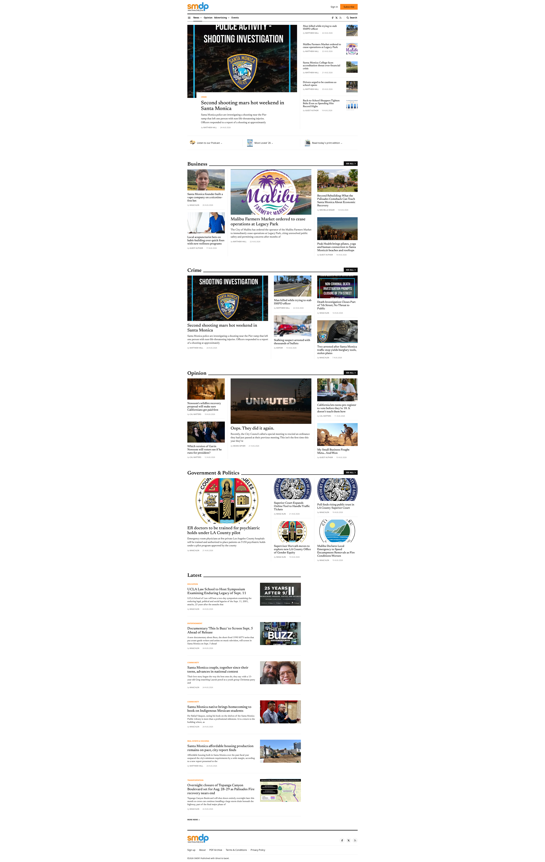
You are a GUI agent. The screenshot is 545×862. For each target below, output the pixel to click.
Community (193, 662)
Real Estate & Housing (198, 741)
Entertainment (194, 623)
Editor (279, 348)
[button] (220, 18)
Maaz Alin (194, 205)
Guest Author (311, 110)
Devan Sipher (239, 446)
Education (192, 584)
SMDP (196, 858)
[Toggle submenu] (201, 18)
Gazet (226, 858)
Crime (204, 97)
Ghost (218, 858)
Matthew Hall (210, 127)
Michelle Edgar (327, 210)
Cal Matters (195, 414)
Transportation (195, 780)
